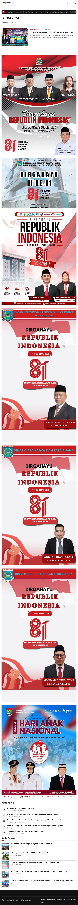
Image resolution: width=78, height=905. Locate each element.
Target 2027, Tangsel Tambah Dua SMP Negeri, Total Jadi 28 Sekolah (35, 862)
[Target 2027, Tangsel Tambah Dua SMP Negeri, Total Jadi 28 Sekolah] (5, 868)
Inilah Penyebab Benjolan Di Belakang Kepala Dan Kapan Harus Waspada (32, 814)
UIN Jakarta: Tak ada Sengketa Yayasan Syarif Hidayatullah (31, 844)
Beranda (4, 22)
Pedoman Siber (61, 899)
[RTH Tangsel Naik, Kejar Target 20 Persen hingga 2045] (5, 858)
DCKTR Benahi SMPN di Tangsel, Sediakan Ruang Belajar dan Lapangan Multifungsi (39, 871)
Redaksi (42, 899)
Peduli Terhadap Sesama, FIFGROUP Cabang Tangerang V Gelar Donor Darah (34, 820)
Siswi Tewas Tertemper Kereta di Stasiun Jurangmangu (26, 831)
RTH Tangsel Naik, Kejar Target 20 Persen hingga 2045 (29, 853)
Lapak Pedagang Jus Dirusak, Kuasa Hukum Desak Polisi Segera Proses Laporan (35, 826)
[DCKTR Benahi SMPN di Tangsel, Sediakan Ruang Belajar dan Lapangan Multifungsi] (5, 877)
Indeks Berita (71, 899)
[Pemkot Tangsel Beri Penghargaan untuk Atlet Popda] (15, 45)
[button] (67, 3)
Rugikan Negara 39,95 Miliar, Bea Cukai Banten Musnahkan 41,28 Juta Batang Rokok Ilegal (42, 881)
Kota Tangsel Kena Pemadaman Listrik (20, 808)
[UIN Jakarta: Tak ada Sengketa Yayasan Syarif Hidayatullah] (5, 849)
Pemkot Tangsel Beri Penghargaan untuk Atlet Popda (52, 32)
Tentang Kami (51, 899)
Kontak (42, 902)
